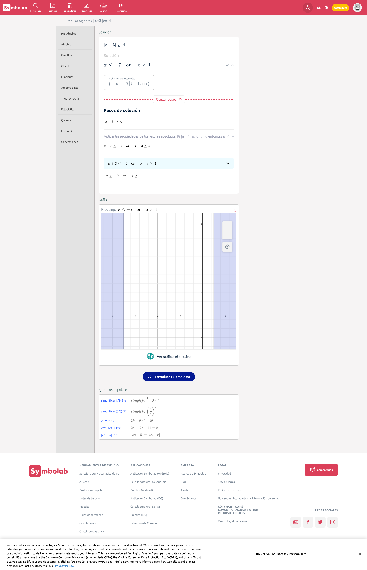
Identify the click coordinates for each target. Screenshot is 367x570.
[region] (183, 554)
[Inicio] (48, 470)
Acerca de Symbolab (193, 473)
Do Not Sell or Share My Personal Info (281, 553)
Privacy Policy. (64, 565)
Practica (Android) (141, 490)
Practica (84, 506)
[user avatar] (357, 7)
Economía (67, 130)
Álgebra (66, 44)
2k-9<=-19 (107, 420)
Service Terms (226, 481)
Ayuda (185, 490)
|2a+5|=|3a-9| (110, 435)
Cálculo (66, 66)
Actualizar (340, 7)
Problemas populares (92, 490)
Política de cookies (229, 490)
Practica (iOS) (138, 515)
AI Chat (84, 481)
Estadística (68, 109)
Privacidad (224, 473)
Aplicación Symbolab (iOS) (146, 498)
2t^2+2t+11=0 (111, 427)
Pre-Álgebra (68, 33)
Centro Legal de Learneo (233, 521)
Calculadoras (87, 523)
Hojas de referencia (91, 515)
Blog (184, 481)
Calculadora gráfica (91, 531)
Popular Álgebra (78, 21)
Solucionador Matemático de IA (99, 473)
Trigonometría (70, 98)
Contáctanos (188, 498)
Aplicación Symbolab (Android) (149, 473)
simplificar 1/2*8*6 (114, 400)
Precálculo (67, 55)
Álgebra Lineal (70, 87)
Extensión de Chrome (143, 523)
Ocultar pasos (166, 99)
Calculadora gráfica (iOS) (145, 506)
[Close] (360, 554)
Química (66, 120)
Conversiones (69, 141)
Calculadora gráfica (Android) (148, 481)
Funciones (67, 76)
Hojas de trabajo (89, 498)
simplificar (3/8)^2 (113, 411)
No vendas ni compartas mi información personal (248, 498)
